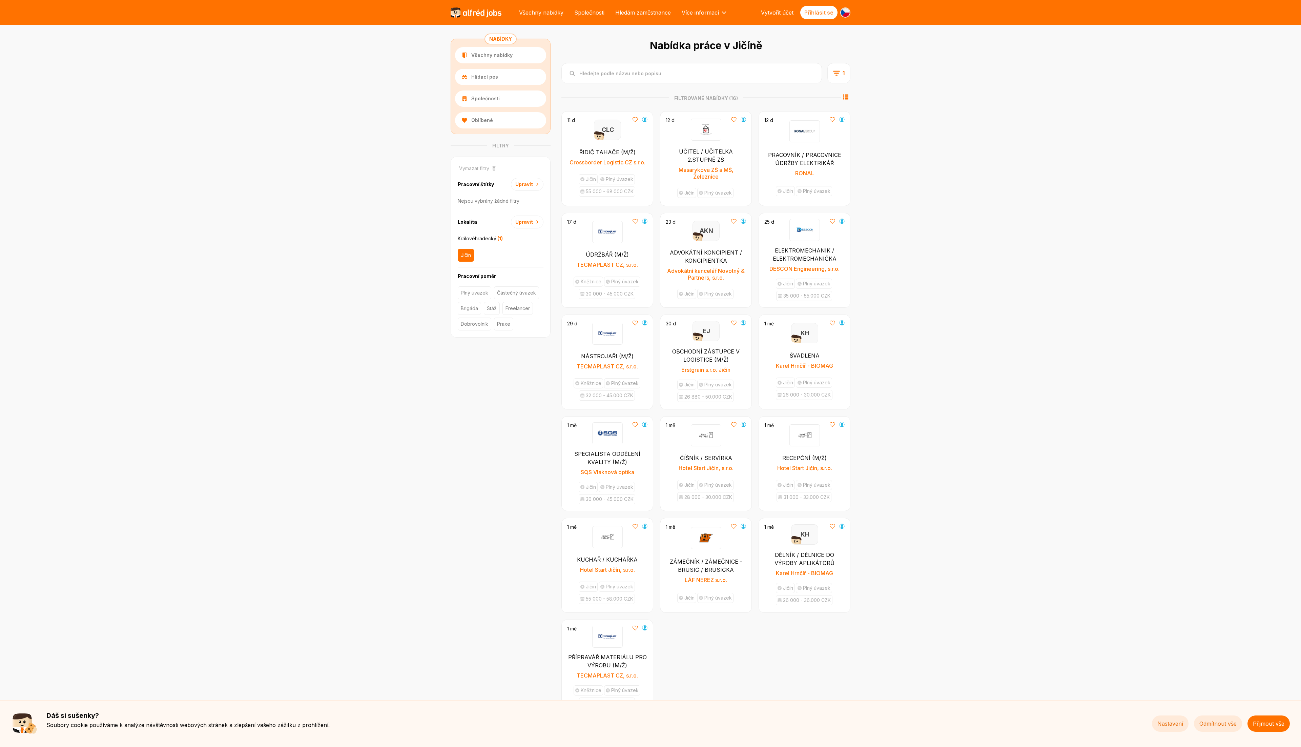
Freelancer (517, 308)
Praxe (503, 324)
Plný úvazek (474, 293)
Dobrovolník (474, 324)
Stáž (492, 308)
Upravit (524, 184)
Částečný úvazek (516, 293)
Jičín (466, 255)
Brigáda (469, 308)
